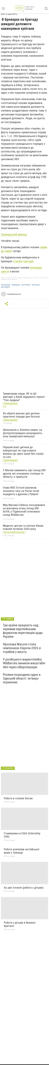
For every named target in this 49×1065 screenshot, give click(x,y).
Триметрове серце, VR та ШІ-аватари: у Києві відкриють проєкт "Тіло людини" (24, 397)
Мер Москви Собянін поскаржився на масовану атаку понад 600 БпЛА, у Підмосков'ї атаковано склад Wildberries (24, 509)
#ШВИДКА (15, 285)
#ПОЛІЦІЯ (35, 285)
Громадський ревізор (14, 234)
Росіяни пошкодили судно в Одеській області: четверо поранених (22, 678)
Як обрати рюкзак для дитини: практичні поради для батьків (21, 415)
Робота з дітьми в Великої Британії (19, 924)
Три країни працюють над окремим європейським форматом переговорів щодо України (23, 631)
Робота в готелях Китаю (18, 798)
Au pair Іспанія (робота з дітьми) (24, 887)
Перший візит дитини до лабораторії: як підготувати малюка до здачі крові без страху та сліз (23, 452)
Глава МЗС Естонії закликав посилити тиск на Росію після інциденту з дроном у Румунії (21, 491)
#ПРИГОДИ (5, 285)
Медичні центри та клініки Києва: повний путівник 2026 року (23, 527)
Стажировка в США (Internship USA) (22, 835)
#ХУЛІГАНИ (25, 285)
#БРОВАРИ (5, 287)
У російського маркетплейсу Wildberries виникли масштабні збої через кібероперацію (24, 663)
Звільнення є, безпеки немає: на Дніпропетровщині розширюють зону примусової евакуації (22, 433)
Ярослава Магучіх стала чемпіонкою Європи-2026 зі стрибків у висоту (22, 648)
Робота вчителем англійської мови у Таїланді (21, 851)
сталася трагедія (23, 261)
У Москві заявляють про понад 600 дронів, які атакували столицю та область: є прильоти (24, 473)
